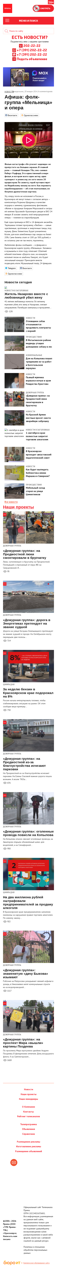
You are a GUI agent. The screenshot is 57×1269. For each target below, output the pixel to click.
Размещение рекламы (28, 1141)
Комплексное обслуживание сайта (36, 1263)
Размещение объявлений (28, 1151)
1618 (9, 1060)
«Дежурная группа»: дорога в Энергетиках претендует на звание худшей (26, 623)
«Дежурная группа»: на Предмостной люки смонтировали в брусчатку (24, 554)
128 (10, 311)
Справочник (28, 1133)
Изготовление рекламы (28, 1146)
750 (8, 710)
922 (8, 921)
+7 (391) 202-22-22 (32, 50)
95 (8, 571)
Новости (28, 1089)
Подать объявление (32, 59)
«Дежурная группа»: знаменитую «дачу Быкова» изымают (25, 973)
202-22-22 (31, 45)
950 (8, 848)
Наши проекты (18, 507)
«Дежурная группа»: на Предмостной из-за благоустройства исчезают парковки (24, 764)
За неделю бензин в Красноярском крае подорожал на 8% (28, 692)
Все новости (11, 501)
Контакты (28, 1111)
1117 (9, 991)
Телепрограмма (28, 1124)
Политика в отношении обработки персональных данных (35, 1250)
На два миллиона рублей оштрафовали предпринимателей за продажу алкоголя (28, 902)
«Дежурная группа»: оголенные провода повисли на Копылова (28, 833)
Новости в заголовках (16, 290)
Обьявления (28, 1129)
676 (8, 783)
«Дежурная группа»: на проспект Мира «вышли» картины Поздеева (23, 1043)
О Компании (28, 1106)
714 (8, 640)
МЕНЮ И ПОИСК (28, 20)
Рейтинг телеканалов (28, 1116)
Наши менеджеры (28, 1099)
